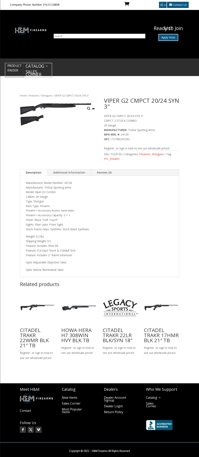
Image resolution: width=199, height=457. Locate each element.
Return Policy (113, 412)
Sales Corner (33, 73)
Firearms (34, 95)
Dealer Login (113, 406)
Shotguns (46, 95)
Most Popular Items (72, 411)
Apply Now (168, 37)
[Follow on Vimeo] (38, 430)
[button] (88, 108)
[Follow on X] (31, 430)
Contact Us (180, 5)
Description (33, 172)
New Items (69, 398)
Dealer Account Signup (115, 399)
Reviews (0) (104, 172)
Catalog (35, 67)
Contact (25, 411)
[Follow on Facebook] (23, 430)
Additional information (69, 172)
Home (23, 95)
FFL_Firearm (112, 159)
